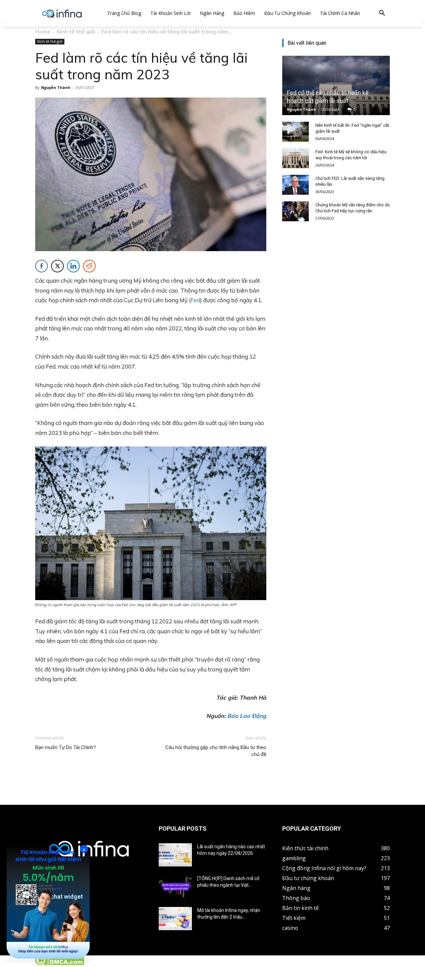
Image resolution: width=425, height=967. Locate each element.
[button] (382, 14)
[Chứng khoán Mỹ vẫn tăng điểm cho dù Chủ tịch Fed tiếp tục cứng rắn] (295, 211)
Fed (195, 300)
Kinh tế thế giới (76, 31)
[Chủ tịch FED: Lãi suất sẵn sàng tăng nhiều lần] (295, 185)
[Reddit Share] (89, 266)
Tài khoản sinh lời (170, 13)
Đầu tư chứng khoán (287, 13)
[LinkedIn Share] (73, 266)
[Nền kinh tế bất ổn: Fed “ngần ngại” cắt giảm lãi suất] (295, 132)
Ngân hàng (212, 13)
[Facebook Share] (41, 266)
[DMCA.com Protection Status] (59, 963)
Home (42, 31)
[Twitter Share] (57, 266)
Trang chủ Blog (124, 13)
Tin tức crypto (16, 963)
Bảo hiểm (244, 13)
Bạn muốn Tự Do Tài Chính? (65, 747)
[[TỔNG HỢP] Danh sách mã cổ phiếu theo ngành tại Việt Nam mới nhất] (175, 886)
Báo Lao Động (246, 715)
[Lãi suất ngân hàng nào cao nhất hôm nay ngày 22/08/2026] (175, 854)
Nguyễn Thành (55, 87)
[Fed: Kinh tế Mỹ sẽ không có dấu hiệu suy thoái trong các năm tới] (295, 158)
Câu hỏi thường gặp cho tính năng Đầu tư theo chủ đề (215, 750)
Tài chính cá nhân (340, 13)
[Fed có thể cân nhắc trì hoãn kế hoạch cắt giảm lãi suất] (336, 85)
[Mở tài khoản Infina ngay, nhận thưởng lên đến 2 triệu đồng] (175, 918)
